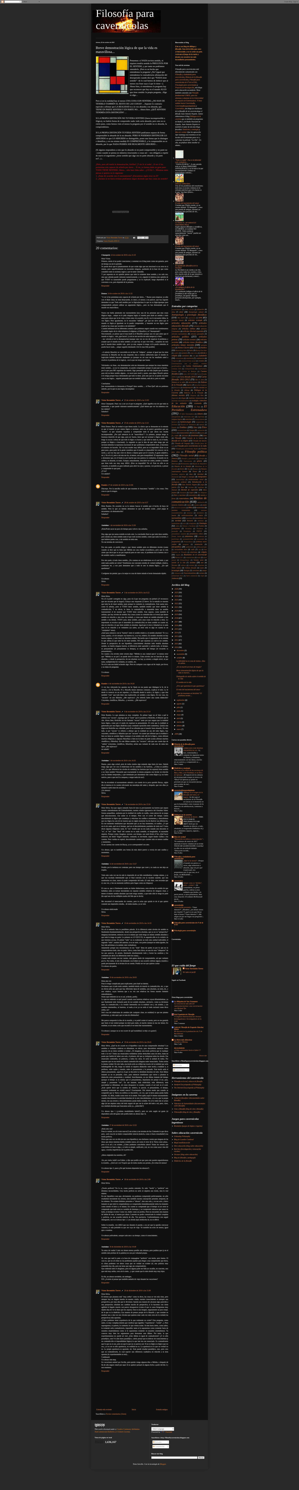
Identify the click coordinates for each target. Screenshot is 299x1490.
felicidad (185, 435)
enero (179, 729)
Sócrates (174, 565)
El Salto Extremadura (187, 414)
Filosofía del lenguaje (182, 443)
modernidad (200, 507)
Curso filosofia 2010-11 (111, 241)
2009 (176, 734)
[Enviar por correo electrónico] (138, 238)
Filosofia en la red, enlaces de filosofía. (188, 1081)
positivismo (175, 539)
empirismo (201, 417)
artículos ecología (195, 320)
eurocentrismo (182, 430)
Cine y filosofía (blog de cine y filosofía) (188, 1109)
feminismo (195, 435)
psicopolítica (176, 547)
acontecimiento (177, 309)
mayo (179, 715)
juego (202, 485)
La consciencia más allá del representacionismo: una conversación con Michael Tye (188, 1006)
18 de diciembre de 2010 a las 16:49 (122, 1247)
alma (173, 312)
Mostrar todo (203, 1055)
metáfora (197, 505)
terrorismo (195, 570)
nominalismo (176, 523)
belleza (195, 348)
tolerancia (177, 573)
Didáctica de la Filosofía (193, 393)
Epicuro (174, 422)
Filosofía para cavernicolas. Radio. (186, 449)
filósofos (201, 458)
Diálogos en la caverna (183, 815)
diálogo (186, 390)
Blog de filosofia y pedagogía (185, 1158)
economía (197, 403)
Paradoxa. (200, 528)
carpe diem (193, 353)
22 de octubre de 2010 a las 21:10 (123, 255)
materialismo (184, 498)
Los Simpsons (202, 492)
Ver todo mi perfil (189, 972)
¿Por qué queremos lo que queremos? (190, 686)
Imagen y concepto (188, 477)
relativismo (193, 552)
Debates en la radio (178, 382)
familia (202, 433)
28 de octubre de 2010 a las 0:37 (136, 503)
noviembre (181, 654)
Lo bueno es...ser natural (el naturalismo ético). (185, 224)
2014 (176, 633)
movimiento (200, 513)
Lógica (191, 492)
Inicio (134, 1409)
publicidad (189, 547)
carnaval (184, 353)
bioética (204, 348)
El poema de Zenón (190, 817)
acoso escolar (189, 309)
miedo (205, 505)
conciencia (189, 358)
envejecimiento (200, 419)
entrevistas (188, 419)
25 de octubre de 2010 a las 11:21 (136, 423)
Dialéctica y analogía (191, 129)
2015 (176, 629)
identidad (200, 474)
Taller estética (176, 568)
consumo (201, 361)
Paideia (201, 526)
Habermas (175, 464)
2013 (176, 636)
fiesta (205, 435)
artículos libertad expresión (193, 331)
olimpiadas (192, 523)
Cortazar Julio (176, 369)
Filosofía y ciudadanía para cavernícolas (184, 858)
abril (179, 718)
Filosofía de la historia (195, 438)
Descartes (177, 387)
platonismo (189, 536)
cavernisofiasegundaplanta (184, 790)
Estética (183, 427)
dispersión (175, 398)
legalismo (201, 487)
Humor (195, 471)
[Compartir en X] (143, 238)
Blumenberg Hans (181, 350)
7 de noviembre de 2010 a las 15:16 (137, 804)
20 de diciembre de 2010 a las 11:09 (137, 1291)
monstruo (190, 513)
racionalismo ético (180, 549)
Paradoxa (188, 528)
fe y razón (175, 435)
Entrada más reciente (104, 1409)
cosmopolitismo (190, 369)
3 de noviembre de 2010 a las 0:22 (137, 593)
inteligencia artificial (179, 482)
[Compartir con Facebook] (145, 238)
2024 (176, 596)
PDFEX (199, 531)
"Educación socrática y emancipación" (188, 839)
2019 (176, 614)
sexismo (193, 562)
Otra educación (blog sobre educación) (188, 1146)
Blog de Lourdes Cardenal (184, 1139)
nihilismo (201, 521)
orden (177, 526)
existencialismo (184, 433)
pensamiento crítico (196, 534)
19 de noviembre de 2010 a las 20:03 (123, 977)
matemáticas (193, 495)
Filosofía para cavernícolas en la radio (192, 446)
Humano (195, 469)
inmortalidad (180, 479)
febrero (179, 726)
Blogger (163, 1464)
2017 (176, 622)
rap (200, 549)
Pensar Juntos (176, 536)
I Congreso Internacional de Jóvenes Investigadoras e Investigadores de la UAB (187, 1019)
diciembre (180, 650)
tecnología (175, 570)
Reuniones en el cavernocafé (195, 555)
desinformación (188, 387)
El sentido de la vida (183, 682)
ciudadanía (202, 356)
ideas (191, 474)
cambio (176, 353)
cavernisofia (178, 905)
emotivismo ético (189, 417)
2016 (176, 625)
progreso (186, 544)
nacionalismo (177, 518)
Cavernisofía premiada (182, 907)
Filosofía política (196, 451)
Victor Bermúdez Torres (111, 400)
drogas (183, 398)
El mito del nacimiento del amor (187, 203)
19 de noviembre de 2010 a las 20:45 (137, 1042)
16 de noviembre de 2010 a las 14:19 (137, 923)
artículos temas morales (183, 345)
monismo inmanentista (181, 510)
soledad (191, 565)
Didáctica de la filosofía (183, 1161)
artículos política (180, 336)
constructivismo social (188, 361)
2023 (176, 600)
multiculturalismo (187, 515)
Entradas (178, 1065)
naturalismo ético (201, 518)
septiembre (181, 700)
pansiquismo (176, 528)
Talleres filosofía (190, 568)
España (174, 427)
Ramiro (104, 485)
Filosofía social (187, 455)
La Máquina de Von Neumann (186, 1002)
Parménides (187, 531)
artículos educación (181, 323)
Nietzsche (190, 521)
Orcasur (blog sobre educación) (186, 1154)
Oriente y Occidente (189, 526)
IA (203, 471)
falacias (194, 433)
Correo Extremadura (194, 366)
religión (204, 552)
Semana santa (198, 560)
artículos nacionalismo (179, 334)
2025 (176, 592)
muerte (174, 515)
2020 (176, 611)
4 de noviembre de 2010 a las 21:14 (137, 712)
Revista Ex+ (179, 557)
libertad (174, 490)
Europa (191, 430)
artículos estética (188, 329)
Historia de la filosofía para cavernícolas (184, 745)
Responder (105, 286)
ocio (184, 523)
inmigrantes (202, 477)
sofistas (183, 565)
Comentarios (180, 1070)
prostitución (198, 544)
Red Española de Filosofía (184, 1014)
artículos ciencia (177, 320)
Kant (182, 487)
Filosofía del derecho (199, 441)
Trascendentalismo (190, 573)
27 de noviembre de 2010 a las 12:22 (123, 1125)
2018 (176, 618)
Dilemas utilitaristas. (182, 184)
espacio (201, 424)
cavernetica (178, 881)
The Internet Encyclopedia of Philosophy (189, 1088)
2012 (176, 640)
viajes (202, 576)
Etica (195, 427)
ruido (199, 557)
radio (193, 549)
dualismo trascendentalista (180, 401)
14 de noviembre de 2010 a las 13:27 (123, 864)
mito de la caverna (180, 507)
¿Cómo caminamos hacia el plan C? (187, 1050)
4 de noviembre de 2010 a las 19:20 (121, 684)
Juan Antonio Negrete (189, 485)
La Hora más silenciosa (183, 1040)
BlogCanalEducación (182, 1143)
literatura (183, 492)
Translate (168, 1432)
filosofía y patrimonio (189, 458)
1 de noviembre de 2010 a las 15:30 (122, 525)
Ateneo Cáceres (183, 348)
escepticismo (200, 422)
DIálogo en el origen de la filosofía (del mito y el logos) (193, 794)
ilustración (175, 477)
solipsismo (201, 565)
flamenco (175, 461)
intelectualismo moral (195, 479)
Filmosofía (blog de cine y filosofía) (187, 1112)
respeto (178, 555)
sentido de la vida (178, 562)
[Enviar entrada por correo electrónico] (134, 238)
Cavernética (179, 108)
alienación (200, 309)
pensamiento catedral (179, 534)
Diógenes (193, 395)
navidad (178, 521)
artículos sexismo (189, 340)
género (199, 461)
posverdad (200, 539)
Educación (178, 406)
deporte (189, 385)
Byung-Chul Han (201, 350)
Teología (186, 570)
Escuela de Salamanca (188, 424)
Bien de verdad (180, 132)
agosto (179, 704)
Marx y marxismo (180, 495)
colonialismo (179, 358)
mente (189, 505)
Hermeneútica (185, 464)
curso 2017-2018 (188, 374)
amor (181, 312)
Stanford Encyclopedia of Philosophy (187, 1085)
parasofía (175, 531)
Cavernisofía (190, 103)
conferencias (200, 358)
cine (194, 356)
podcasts (201, 536)
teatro (202, 568)
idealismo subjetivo (178, 474)
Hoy (188, 469)
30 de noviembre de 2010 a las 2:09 (137, 1179)
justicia (174, 487)
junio (179, 711)
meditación (201, 502)
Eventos (174, 433)
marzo (179, 722)
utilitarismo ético (177, 576)
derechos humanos (201, 385)
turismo (201, 573)
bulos (191, 350)
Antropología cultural (196, 312)
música (200, 515)
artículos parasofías (197, 334)
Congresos (175, 361)
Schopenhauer (184, 560)
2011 (176, 644)
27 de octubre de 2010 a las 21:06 (120, 485)
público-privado (201, 547)
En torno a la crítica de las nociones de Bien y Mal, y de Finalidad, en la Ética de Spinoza (188, 772)
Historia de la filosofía (182, 466)
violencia (175, 578)
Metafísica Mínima (181, 1042)
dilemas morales (178, 395)
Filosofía (178, 438)
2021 (176, 607)
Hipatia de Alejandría (199, 464)
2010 (176, 647)
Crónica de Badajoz (189, 371)
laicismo (191, 487)
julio (178, 707)
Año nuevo (181, 318)
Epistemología (185, 422)
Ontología (203, 523)
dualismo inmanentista (196, 398)
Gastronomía (188, 461)
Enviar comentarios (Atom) (116, 1414)
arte (200, 317)
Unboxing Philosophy (182, 1136)
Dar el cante (199, 380)
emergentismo (176, 417)
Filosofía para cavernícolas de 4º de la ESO (188, 924)
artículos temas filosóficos (193, 342)
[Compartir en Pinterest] (147, 238)
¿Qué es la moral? (190, 861)
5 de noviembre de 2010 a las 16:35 (122, 761)
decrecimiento (192, 382)
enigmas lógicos (177, 419)
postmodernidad (188, 539)
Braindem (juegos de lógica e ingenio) (188, 1126)
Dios (201, 395)
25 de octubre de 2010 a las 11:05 (136, 400)
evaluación (201, 430)
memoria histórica (178, 505)
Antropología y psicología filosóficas (189, 314)
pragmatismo (176, 542)
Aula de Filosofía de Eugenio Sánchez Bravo (188, 1028)
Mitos (190, 507)
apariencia (191, 318)
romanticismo (190, 557)
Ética (204, 427)
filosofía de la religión (180, 441)
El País (197, 407)
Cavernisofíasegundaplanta (185, 106)
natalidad (189, 518)
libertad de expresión (189, 490)
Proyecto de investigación (184, 88)
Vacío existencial (191, 576)
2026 (176, 589)
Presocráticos (188, 542)
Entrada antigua (162, 1409)
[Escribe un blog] (140, 238)
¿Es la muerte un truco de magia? (189, 667)
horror (182, 469)
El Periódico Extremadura (189, 408)
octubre (180, 658)
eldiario (200, 414)
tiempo (204, 570)
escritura (174, 424)
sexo (202, 562)
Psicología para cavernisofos (186, 85)
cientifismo (185, 356)
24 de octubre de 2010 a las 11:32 (120, 294)
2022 (176, 603)
